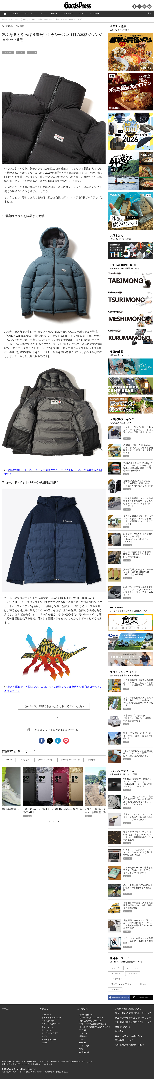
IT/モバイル (47, 1014)
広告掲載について (124, 1040)
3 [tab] (58, 821)
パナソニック (132, 968)
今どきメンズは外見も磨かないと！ (95, 1027)
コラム (41, 14)
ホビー (44, 1036)
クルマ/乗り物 (48, 1021)
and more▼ (95, 14)
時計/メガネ (47, 1030)
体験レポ (28, 14)
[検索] (150, 14)
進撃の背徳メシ (86, 1014)
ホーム (5, 19)
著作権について (123, 1026)
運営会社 (119, 1031)
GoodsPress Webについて (128, 1008)
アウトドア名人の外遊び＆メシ (93, 1024)
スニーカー (115, 973)
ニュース (14, 14)
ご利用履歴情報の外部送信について (133, 1022)
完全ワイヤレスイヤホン (121, 984)
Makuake (132, 973)
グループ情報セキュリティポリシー (133, 1017)
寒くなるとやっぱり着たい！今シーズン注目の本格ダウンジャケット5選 (52, 19)
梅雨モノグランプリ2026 (90, 1021)
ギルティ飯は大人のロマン (91, 1017)
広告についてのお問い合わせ (129, 1045)
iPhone (143, 984)
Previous (5, 786)
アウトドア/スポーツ (51, 1024)
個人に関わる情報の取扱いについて (133, 1013)
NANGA (9, 760)
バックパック (116, 979)
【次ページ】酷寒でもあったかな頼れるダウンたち (53, 706)
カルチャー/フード (50, 1039)
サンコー (115, 989)
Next (99, 786)
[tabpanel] (54, 792)
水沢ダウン (92, 760)
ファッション (8, 52)
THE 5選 (83, 1030)
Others (44, 1043)
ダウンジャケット (45, 760)
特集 (81, 14)
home (5, 14)
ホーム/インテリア (50, 1033)
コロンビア (25, 760)
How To (54, 14)
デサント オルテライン (70, 760)
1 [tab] (49, 821)
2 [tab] (53, 821)
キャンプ (115, 968)
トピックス (68, 14)
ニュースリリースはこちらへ (129, 1036)
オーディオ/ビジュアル (52, 1017)
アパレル (20, 52)
